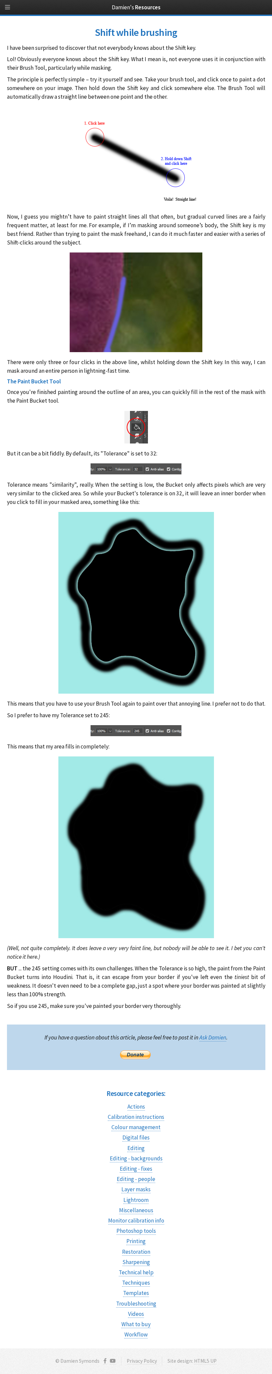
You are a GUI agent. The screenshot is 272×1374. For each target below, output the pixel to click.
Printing (136, 1241)
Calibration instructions (136, 1117)
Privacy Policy (142, 1361)
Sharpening (136, 1262)
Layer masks (136, 1189)
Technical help (136, 1272)
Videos (136, 1314)
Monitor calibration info (136, 1220)
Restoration (136, 1251)
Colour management (136, 1127)
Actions (136, 1106)
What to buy (136, 1324)
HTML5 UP (205, 1361)
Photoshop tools (136, 1230)
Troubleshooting (136, 1303)
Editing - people (136, 1179)
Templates (136, 1293)
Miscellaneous (136, 1210)
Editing (136, 1148)
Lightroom (136, 1200)
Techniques (136, 1282)
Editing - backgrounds (136, 1158)
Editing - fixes (136, 1168)
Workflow (136, 1334)
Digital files (136, 1137)
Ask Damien (212, 1037)
